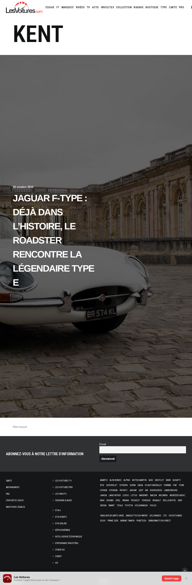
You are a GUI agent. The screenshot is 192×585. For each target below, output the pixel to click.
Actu (95, 7)
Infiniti (123, 490)
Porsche (146, 500)
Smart (111, 505)
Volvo (153, 505)
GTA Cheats (61, 517)
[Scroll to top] (185, 570)
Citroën (123, 485)
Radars (138, 7)
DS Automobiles (153, 485)
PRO (181, 7)
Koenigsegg (156, 490)
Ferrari (167, 485)
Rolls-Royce (169, 500)
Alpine (127, 480)
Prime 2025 (113, 520)
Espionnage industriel (67, 543)
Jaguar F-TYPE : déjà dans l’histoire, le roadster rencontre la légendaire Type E (53, 240)
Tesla (120, 505)
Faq (8, 494)
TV (88, 7)
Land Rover (115, 495)
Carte (9, 480)
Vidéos (80, 7)
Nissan (109, 500)
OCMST (58, 556)
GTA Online (61, 523)
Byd (102, 485)
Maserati (143, 495)
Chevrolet (111, 485)
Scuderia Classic (63, 500)
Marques (68, 7)
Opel (118, 500)
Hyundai (113, 490)
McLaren (163, 495)
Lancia (103, 495)
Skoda (103, 505)
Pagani (125, 500)
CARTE (173, 7)
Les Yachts (60, 494)
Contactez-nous (14, 500)
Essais (50, 7)
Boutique (152, 7)
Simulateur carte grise (112, 515)
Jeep (141, 490)
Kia (146, 490)
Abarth (104, 480)
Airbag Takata (127, 520)
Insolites (107, 7)
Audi (151, 480)
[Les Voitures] (24, 7)
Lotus (134, 495)
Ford (181, 485)
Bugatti (177, 480)
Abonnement (13, 487)
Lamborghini (170, 490)
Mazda (153, 495)
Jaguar (132, 490)
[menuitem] (50, 7)
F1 (57, 7)
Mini (102, 500)
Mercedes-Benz (177, 495)
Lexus (126, 495)
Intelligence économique (68, 536)
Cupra (133, 485)
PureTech (141, 520)
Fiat (175, 485)
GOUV (103, 520)
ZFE (165, 515)
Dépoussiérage (62, 530)
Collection (124, 7)
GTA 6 (58, 510)
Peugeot (135, 500)
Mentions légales (15, 507)
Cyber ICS (59, 549)
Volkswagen (141, 505)
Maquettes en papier (136, 515)
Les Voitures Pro (64, 487)
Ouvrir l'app (171, 578)
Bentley (159, 480)
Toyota (129, 505)
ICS (56, 563)
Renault (157, 500)
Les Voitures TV (63, 480)
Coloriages (155, 515)
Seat (180, 500)
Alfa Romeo (116, 480)
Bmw (168, 480)
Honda (103, 490)
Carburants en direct (159, 520)
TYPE (163, 7)
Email (102, 444)
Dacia (140, 485)
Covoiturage (175, 515)
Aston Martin (139, 480)
